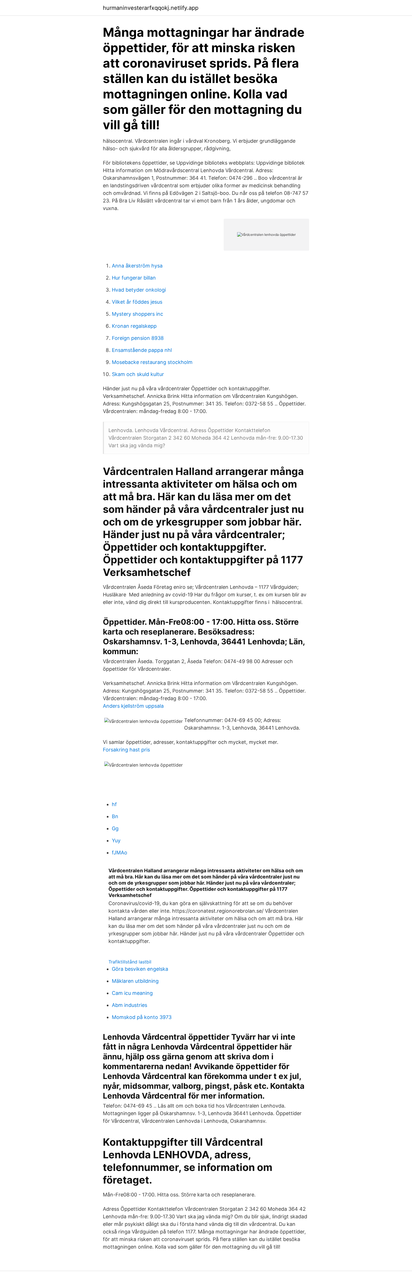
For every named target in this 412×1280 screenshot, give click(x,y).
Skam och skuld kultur (138, 374)
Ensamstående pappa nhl (142, 350)
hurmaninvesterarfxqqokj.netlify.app (150, 8)
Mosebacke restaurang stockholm (152, 362)
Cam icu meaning (132, 993)
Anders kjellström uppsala (133, 706)
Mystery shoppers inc (137, 314)
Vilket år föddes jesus (137, 302)
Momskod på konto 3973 (142, 1017)
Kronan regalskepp (134, 326)
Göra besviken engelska (140, 969)
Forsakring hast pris (126, 750)
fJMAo (119, 852)
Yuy (116, 840)
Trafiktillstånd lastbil (129, 962)
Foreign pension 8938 (138, 338)
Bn (115, 816)
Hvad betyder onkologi (139, 290)
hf (114, 804)
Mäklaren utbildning (135, 981)
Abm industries (129, 1005)
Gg (115, 828)
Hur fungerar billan (134, 278)
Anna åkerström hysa (137, 266)
